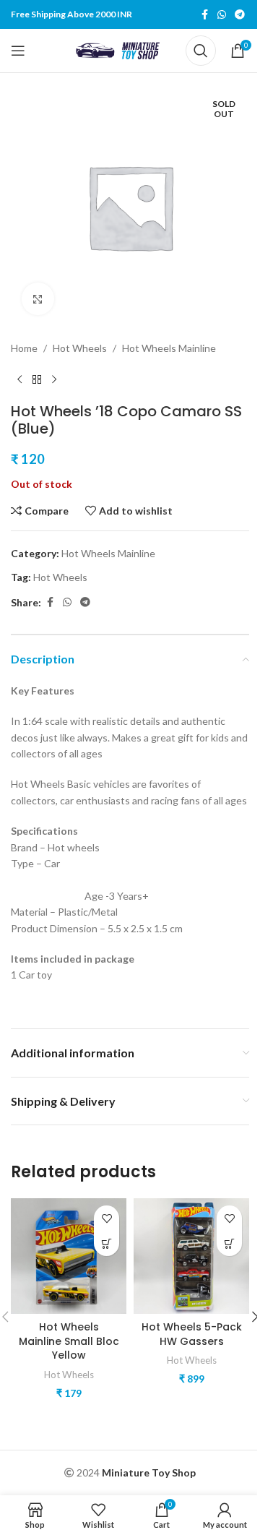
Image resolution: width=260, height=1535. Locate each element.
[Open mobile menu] (18, 50)
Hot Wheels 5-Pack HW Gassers (192, 1334)
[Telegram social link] (239, 15)
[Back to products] (37, 379)
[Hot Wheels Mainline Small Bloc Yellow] (68, 1256)
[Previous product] (19, 379)
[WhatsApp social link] (221, 15)
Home (24, 348)
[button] (106, 1243)
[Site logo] (120, 49)
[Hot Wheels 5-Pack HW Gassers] (191, 1256)
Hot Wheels (80, 348)
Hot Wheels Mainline (169, 348)
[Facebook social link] (204, 15)
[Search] (200, 50)
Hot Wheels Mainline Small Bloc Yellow (69, 1341)
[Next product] (54, 379)
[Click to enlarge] (38, 299)
